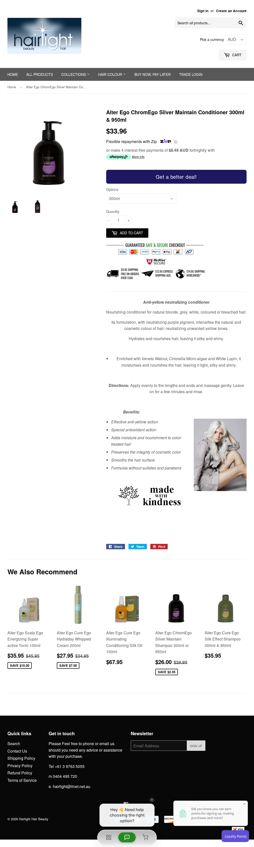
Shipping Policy (21, 758)
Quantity (112, 211)
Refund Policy (19, 773)
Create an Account (231, 10)
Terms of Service (22, 780)
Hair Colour (110, 74)
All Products (39, 74)
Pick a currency (212, 39)
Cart (236, 54)
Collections (74, 74)
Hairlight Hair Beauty (33, 819)
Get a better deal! (176, 176)
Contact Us (17, 751)
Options (112, 189)
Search (13, 743)
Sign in (202, 10)
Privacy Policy (19, 765)
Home (12, 74)
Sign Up (196, 746)
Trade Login (190, 74)
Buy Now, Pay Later (152, 74)
